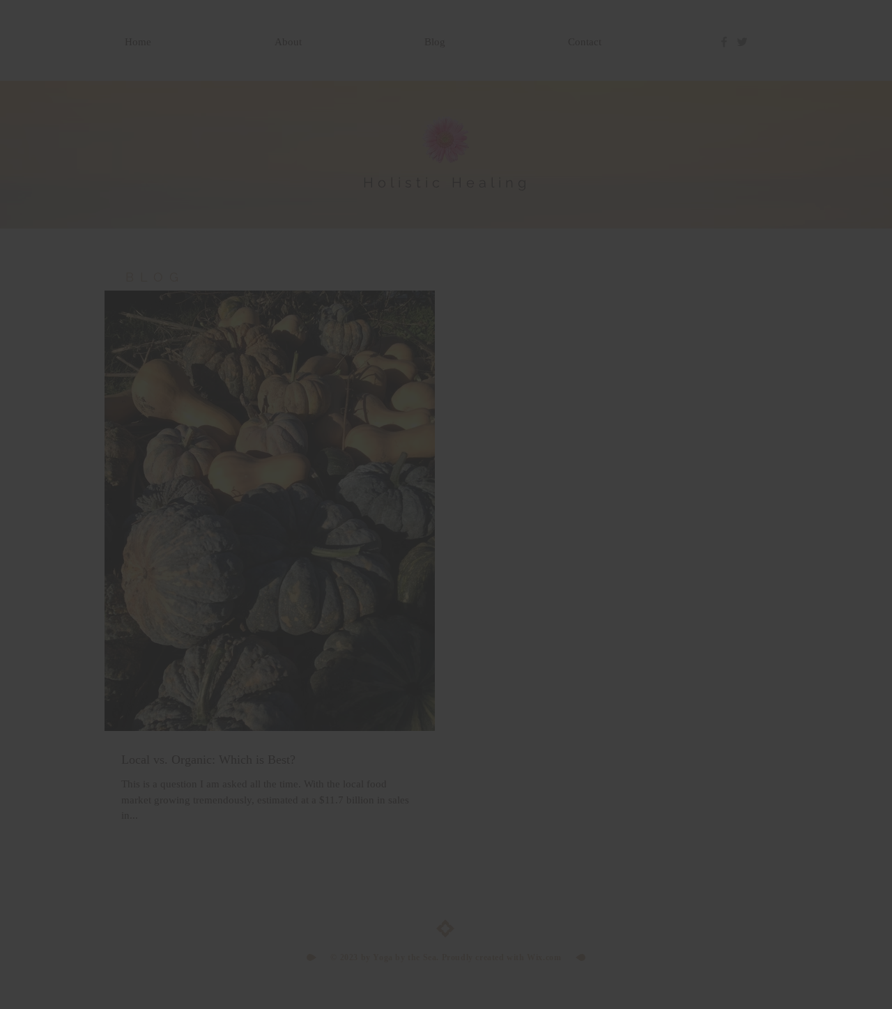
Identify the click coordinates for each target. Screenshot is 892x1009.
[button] (639, 387)
